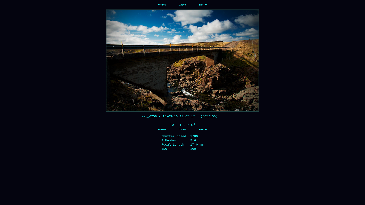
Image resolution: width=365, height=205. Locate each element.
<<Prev (162, 5)
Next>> (203, 5)
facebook (180, 125)
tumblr (184, 125)
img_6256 (149, 116)
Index (182, 5)
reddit (188, 125)
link (192, 125)
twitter (177, 125)
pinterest (173, 125)
